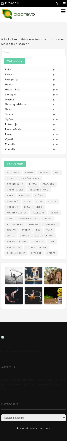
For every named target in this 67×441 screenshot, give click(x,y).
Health (9, 84)
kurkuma (12, 207)
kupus (52, 201)
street (26, 230)
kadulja (24, 196)
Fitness (9, 74)
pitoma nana (15, 224)
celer (10, 178)
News (8, 109)
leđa (27, 207)
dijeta (33, 184)
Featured (48, 184)
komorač (12, 201)
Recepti (9, 134)
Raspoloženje (13, 129)
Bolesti (9, 69)
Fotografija (12, 79)
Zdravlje (10, 144)
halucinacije (15, 190)
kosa (39, 201)
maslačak (39, 213)
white (10, 236)
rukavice (51, 224)
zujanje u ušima (36, 247)
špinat (51, 253)
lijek (39, 207)
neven (54, 213)
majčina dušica (17, 213)
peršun (46, 219)
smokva (11, 230)
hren (10, 196)
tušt (49, 230)
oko (9, 219)
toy (38, 230)
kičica (39, 196)
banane (44, 173)
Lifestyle (10, 94)
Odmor (9, 114)
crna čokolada (29, 178)
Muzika (9, 99)
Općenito (10, 119)
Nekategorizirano (16, 104)
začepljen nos (44, 236)
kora (27, 201)
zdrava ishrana (17, 242)
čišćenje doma (16, 253)
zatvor (24, 236)
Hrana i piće (12, 89)
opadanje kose (27, 219)
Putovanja (11, 124)
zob (52, 242)
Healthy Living (39, 190)
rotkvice (34, 224)
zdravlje (38, 242)
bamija (29, 173)
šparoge (36, 253)
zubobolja (13, 247)
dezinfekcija (15, 184)
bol (57, 173)
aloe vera (13, 173)
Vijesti (9, 139)
